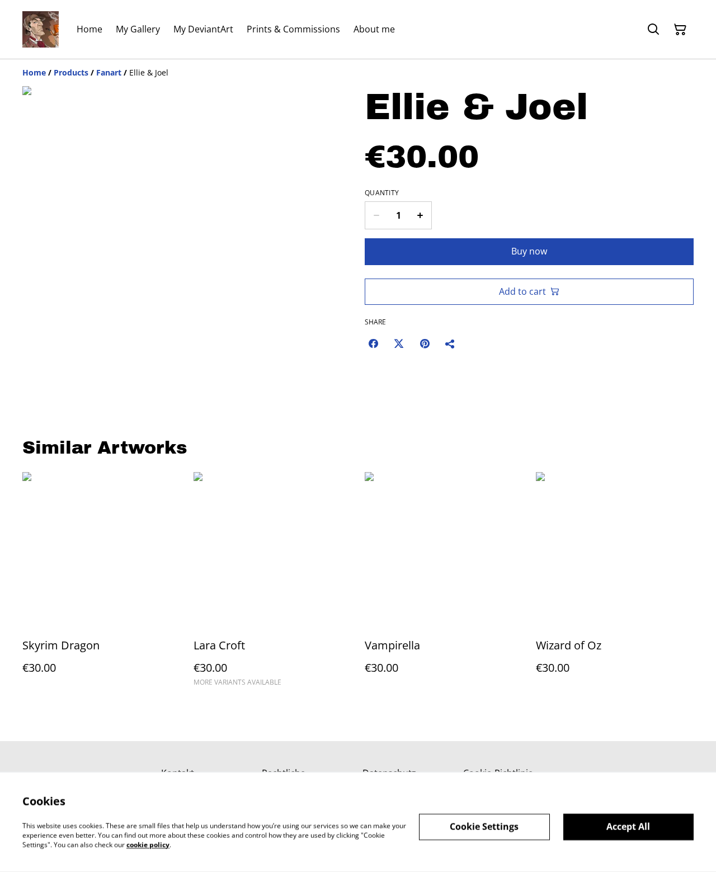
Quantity (382, 193)
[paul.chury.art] (40, 29)
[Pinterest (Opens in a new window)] (424, 343)
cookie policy (147, 844)
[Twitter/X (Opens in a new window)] (398, 343)
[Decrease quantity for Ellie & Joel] (376, 215)
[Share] (450, 343)
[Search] (653, 29)
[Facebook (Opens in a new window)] (373, 343)
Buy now (529, 251)
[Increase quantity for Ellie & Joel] (420, 215)
